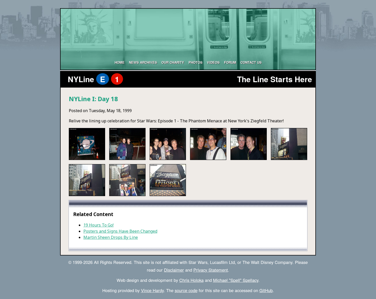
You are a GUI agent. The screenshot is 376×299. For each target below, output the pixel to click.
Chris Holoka (191, 280)
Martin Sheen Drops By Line (110, 237)
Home (120, 62)
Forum (230, 62)
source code (186, 290)
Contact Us (251, 62)
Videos (213, 62)
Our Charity (172, 62)
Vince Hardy (152, 290)
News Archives (143, 62)
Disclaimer (174, 270)
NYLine (93, 78)
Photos (196, 62)
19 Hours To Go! (98, 225)
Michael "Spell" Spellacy (235, 280)
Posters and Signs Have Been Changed (120, 231)
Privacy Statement (210, 270)
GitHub (266, 290)
